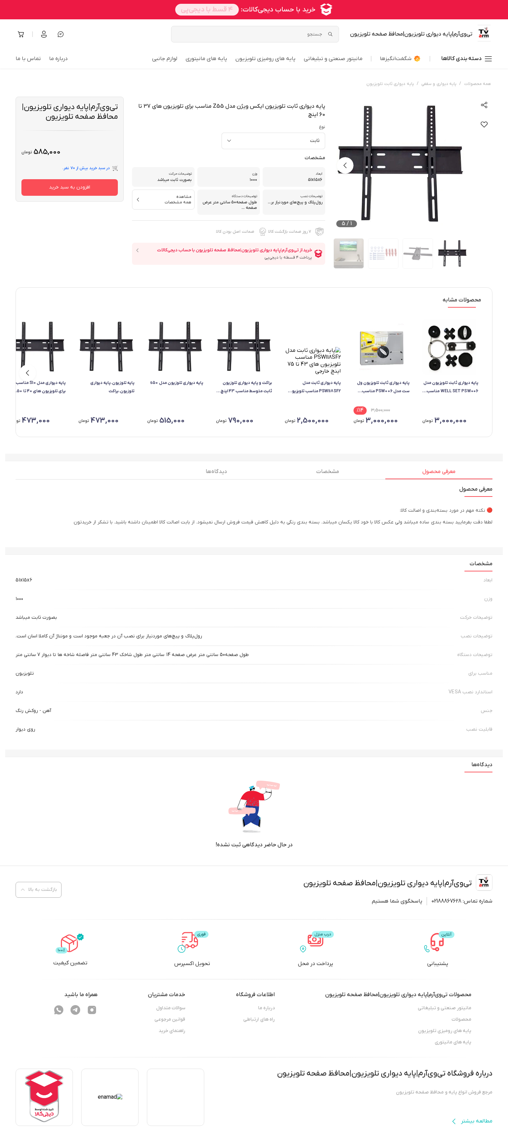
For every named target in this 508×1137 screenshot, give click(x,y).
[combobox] (273, 141)
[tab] (438, 473)
